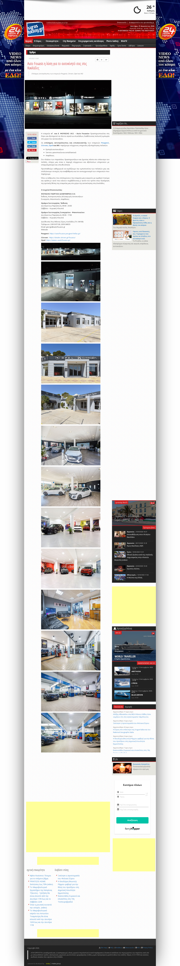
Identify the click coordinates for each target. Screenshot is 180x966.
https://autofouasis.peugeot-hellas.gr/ (65, 233)
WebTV (124, 41)
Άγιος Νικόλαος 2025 (135, 546)
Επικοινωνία (121, 22)
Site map (104, 948)
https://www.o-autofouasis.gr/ (58, 240)
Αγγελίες (112, 45)
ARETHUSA (136, 671)
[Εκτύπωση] (97, 60)
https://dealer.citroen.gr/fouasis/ (62, 237)
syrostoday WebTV (121, 502)
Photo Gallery (112, 41)
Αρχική (28, 41)
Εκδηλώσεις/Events (53, 45)
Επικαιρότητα (52, 41)
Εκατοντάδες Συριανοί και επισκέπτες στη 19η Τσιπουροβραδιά (69, 899)
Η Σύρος (38, 41)
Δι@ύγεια (132, 45)
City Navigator (69, 41)
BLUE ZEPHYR (137, 695)
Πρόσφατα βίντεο (149, 527)
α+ (106, 59)
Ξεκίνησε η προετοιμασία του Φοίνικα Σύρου (131, 723)
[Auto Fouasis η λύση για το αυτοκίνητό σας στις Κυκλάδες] (68, 105)
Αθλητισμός (131, 575)
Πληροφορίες (76, 45)
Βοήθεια (119, 948)
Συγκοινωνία (87, 45)
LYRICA (134, 683)
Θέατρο (27, 45)
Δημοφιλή (128, 706)
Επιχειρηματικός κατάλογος (91, 41)
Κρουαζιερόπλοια (101, 45)
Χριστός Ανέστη (133, 568)
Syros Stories (121, 45)
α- (102, 59)
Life (116, 759)
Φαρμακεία (65, 45)
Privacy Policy (148, 948)
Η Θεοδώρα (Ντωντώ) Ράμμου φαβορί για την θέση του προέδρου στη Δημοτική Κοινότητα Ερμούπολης (68, 887)
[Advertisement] (68, 827)
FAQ (111, 948)
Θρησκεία (130, 532)
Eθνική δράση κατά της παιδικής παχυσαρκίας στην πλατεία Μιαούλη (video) (133, 557)
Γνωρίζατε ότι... (121, 123)
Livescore (140, 45)
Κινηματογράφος (38, 45)
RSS (138, 948)
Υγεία (129, 552)
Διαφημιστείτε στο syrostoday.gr (141, 22)
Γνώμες (119, 210)
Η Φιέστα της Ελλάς (134, 577)
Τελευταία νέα (118, 706)
